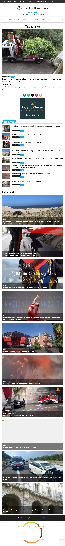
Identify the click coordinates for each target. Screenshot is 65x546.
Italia (36, 19)
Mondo (43, 19)
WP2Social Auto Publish (26, 545)
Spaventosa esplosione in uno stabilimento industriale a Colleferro (31, 174)
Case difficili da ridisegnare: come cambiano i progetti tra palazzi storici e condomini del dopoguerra (37, 159)
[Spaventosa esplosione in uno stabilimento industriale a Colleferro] (6, 176)
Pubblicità (50, 1)
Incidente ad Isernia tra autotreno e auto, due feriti (26, 182)
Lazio (30, 19)
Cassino (9, 19)
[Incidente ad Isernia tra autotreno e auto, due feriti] (6, 184)
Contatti (25, 1)
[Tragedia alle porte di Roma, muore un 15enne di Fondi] (6, 144)
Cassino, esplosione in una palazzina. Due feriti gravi (27, 134)
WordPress (32, 518)
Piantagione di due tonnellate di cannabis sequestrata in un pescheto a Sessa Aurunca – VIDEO (31, 80)
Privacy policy (17, 1)
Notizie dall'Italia (32, 12)
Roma (24, 19)
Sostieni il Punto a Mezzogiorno (37, 1)
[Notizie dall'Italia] (3, 19)
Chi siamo (9, 1)
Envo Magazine (44, 518)
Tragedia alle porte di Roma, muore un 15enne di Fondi (27, 142)
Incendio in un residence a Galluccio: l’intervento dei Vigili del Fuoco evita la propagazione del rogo (36, 127)
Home (4, 1)
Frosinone (17, 19)
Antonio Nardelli (8, 84)
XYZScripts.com (40, 545)
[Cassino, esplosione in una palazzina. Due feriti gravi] (6, 136)
